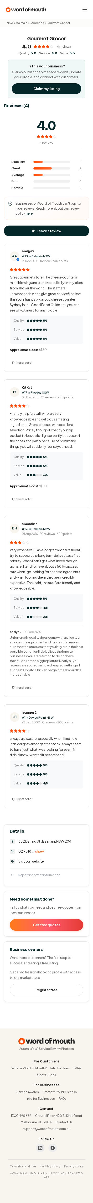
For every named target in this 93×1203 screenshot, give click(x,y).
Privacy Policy (73, 1166)
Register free (46, 990)
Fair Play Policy (50, 1166)
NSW (10, 23)
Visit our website (31, 861)
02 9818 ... (31, 851)
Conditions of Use (23, 1166)
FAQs (78, 1068)
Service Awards (27, 1092)
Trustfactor (24, 362)
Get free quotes (46, 925)
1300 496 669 (21, 1116)
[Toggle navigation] (85, 9)
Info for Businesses (40, 1098)
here (29, 213)
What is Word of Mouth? (28, 1068)
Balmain (21, 23)
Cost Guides (46, 1075)
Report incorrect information (39, 875)
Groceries (37, 23)
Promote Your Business (60, 1092)
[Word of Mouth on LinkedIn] (40, 1148)
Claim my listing (46, 88)
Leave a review (49, 231)
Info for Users (60, 1068)
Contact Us (64, 1122)
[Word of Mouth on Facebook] (52, 1148)
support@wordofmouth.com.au (46, 1129)
